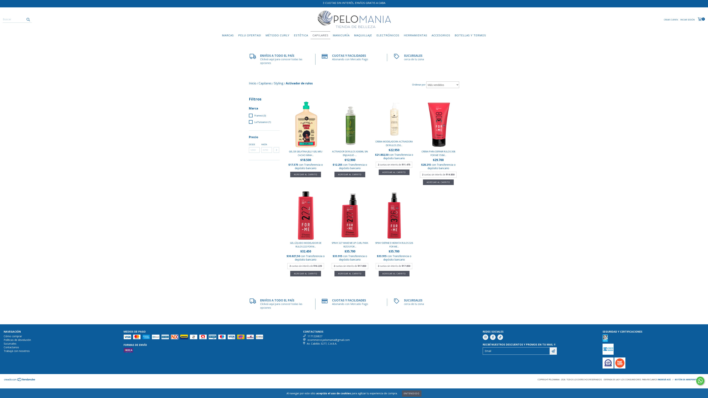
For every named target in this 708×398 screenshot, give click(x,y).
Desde (252, 144)
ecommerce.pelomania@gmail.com (329, 340)
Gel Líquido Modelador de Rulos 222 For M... (305, 244)
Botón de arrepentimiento (689, 379)
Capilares (320, 35)
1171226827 (315, 336)
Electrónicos (387, 35)
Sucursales (10, 343)
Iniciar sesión (687, 19)
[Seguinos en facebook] (493, 337)
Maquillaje (363, 35)
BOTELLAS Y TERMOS (470, 35)
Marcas (228, 35)
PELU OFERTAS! (249, 35)
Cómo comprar (13, 336)
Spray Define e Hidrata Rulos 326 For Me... (394, 244)
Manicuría (341, 35)
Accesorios (441, 35)
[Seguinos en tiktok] (500, 337)
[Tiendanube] (20, 380)
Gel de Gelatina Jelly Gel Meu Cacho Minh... (305, 153)
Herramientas (415, 35)
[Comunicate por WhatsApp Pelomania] (700, 381)
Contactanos (11, 347)
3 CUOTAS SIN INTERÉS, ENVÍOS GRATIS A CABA (354, 3)
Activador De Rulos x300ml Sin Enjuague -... (350, 153)
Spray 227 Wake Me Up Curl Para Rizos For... (350, 244)
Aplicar (276, 150)
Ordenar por (419, 84)
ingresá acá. (664, 379)
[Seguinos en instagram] (485, 337)
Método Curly (277, 35)
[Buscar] (28, 19)
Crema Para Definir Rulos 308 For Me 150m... (438, 153)
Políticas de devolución (17, 340)
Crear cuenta (671, 19)
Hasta (264, 144)
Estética (301, 35)
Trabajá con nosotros (17, 351)
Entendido (412, 393)
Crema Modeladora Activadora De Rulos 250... (394, 143)
